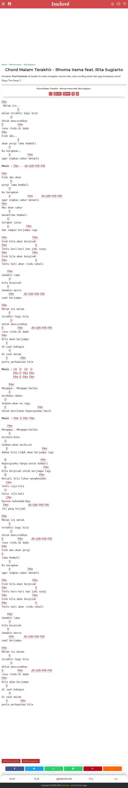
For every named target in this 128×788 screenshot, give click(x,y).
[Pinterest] (93, 768)
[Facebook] (14, 768)
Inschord (65, 785)
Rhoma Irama (12, 761)
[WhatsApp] (53, 768)
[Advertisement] (64, 36)
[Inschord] (61, 4)
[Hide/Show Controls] (77, 94)
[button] (112, 768)
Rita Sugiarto (31, 761)
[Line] (73, 768)
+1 (90, 778)
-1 (115, 778)
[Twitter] (34, 768)
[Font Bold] (73, 94)
